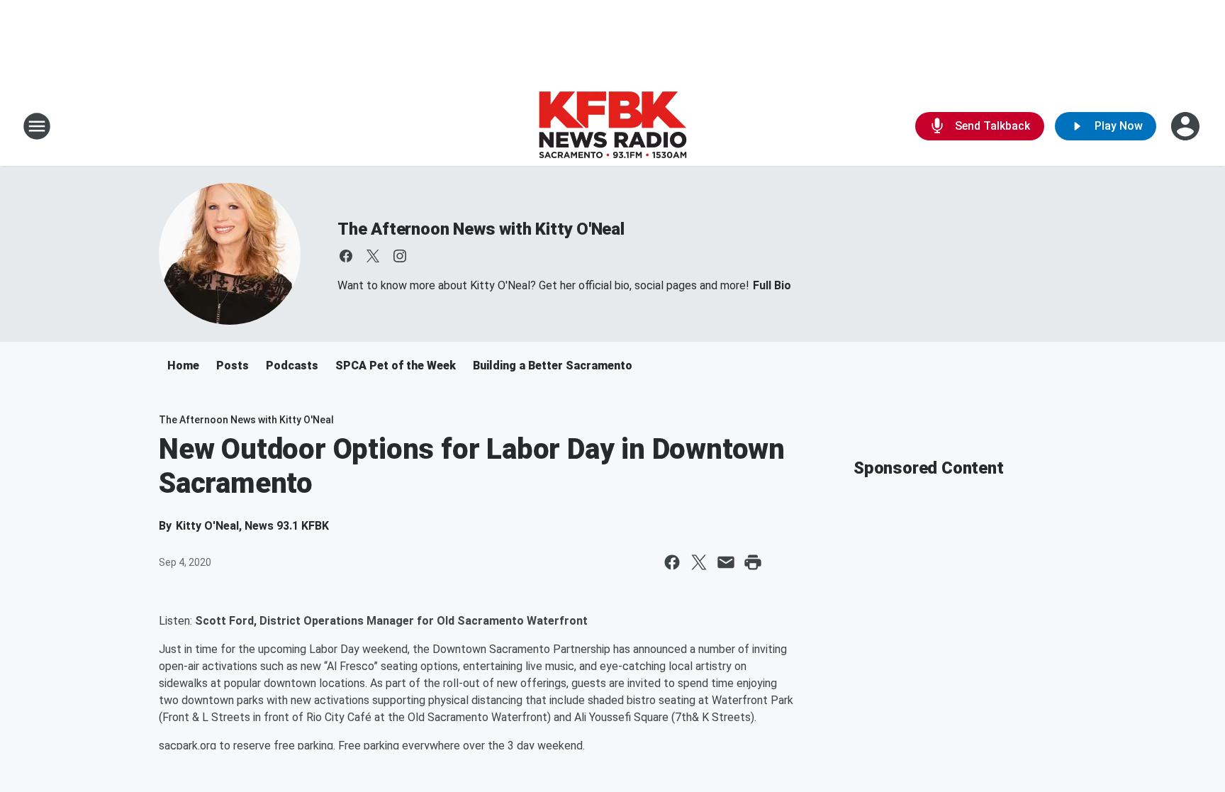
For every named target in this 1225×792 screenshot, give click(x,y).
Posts (232, 365)
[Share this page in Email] (726, 562)
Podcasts (292, 365)
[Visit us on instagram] (399, 255)
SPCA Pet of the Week (395, 365)
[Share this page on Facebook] (672, 562)
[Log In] (1186, 126)
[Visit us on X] (372, 255)
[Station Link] (612, 126)
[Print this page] (753, 562)
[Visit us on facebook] (345, 255)
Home (183, 365)
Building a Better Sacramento (552, 365)
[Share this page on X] (699, 562)
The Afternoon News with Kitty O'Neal (481, 229)
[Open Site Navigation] (37, 126)
